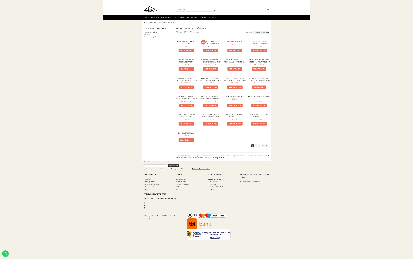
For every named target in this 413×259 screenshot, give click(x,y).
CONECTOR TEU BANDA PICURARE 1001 (234, 116)
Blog (214, 17)
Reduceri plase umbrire (200, 17)
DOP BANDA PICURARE (186, 133)
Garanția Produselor (182, 184)
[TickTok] (144, 208)
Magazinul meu (150, 175)
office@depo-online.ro (251, 181)
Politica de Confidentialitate (201, 169)
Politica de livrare (149, 187)
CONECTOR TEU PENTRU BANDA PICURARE (259, 116)
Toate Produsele (151, 17)
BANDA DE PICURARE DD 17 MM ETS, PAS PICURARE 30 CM (210, 79)
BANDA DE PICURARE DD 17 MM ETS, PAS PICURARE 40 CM (210, 61)
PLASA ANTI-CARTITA (234, 42)
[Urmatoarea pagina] (266, 145)
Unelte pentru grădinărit (151, 37)
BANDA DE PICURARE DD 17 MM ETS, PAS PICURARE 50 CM (235, 79)
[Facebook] (144, 203)
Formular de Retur (181, 17)
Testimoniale (166, 17)
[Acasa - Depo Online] (154, 9)
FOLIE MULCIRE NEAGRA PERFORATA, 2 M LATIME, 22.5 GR (235, 61)
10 (263, 146)
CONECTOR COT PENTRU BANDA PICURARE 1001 (211, 116)
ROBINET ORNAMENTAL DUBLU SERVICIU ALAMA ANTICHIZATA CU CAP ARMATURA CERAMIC (210, 43)
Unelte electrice (148, 34)
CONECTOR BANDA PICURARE (234, 96)
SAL (177, 189)
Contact (146, 189)
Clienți (179, 175)
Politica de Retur (181, 182)
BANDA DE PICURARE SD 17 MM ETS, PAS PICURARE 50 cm (210, 97)
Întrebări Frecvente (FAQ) (155, 194)
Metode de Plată (181, 179)
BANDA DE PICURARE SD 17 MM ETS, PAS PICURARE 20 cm (186, 79)
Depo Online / (149, 22)
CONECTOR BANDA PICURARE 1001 (259, 97)
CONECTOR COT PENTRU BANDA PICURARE (186, 116)
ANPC (178, 187)
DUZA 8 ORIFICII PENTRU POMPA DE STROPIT (186, 61)
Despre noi (147, 179)
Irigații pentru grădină (150, 32)
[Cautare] (214, 10)
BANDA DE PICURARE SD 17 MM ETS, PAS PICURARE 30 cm (259, 79)
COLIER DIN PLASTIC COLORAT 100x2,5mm (186, 43)
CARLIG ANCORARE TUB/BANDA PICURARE (259, 43)
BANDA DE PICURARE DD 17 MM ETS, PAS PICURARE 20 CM (259, 61)
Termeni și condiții (149, 182)
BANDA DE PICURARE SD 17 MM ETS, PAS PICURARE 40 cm (186, 97)
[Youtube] (144, 205)
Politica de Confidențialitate (152, 184)
